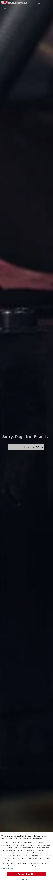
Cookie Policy (7, 868)
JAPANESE (26, 880)
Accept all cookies (26, 874)
